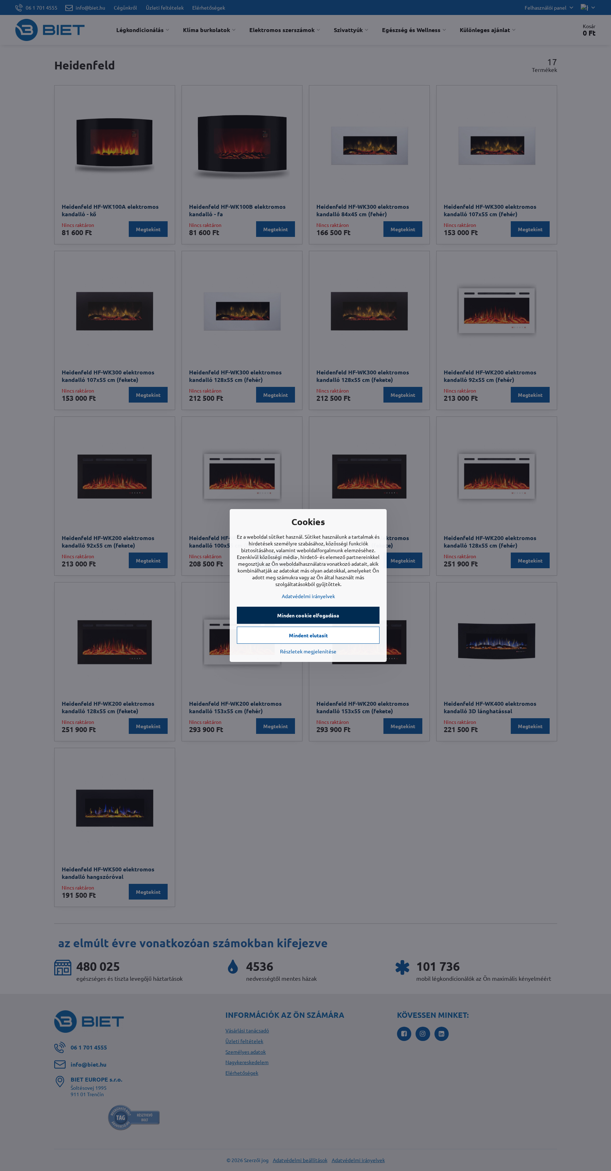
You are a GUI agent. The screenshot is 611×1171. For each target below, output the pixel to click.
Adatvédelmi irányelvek (308, 596)
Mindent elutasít (308, 635)
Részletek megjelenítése (308, 651)
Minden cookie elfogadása (308, 615)
